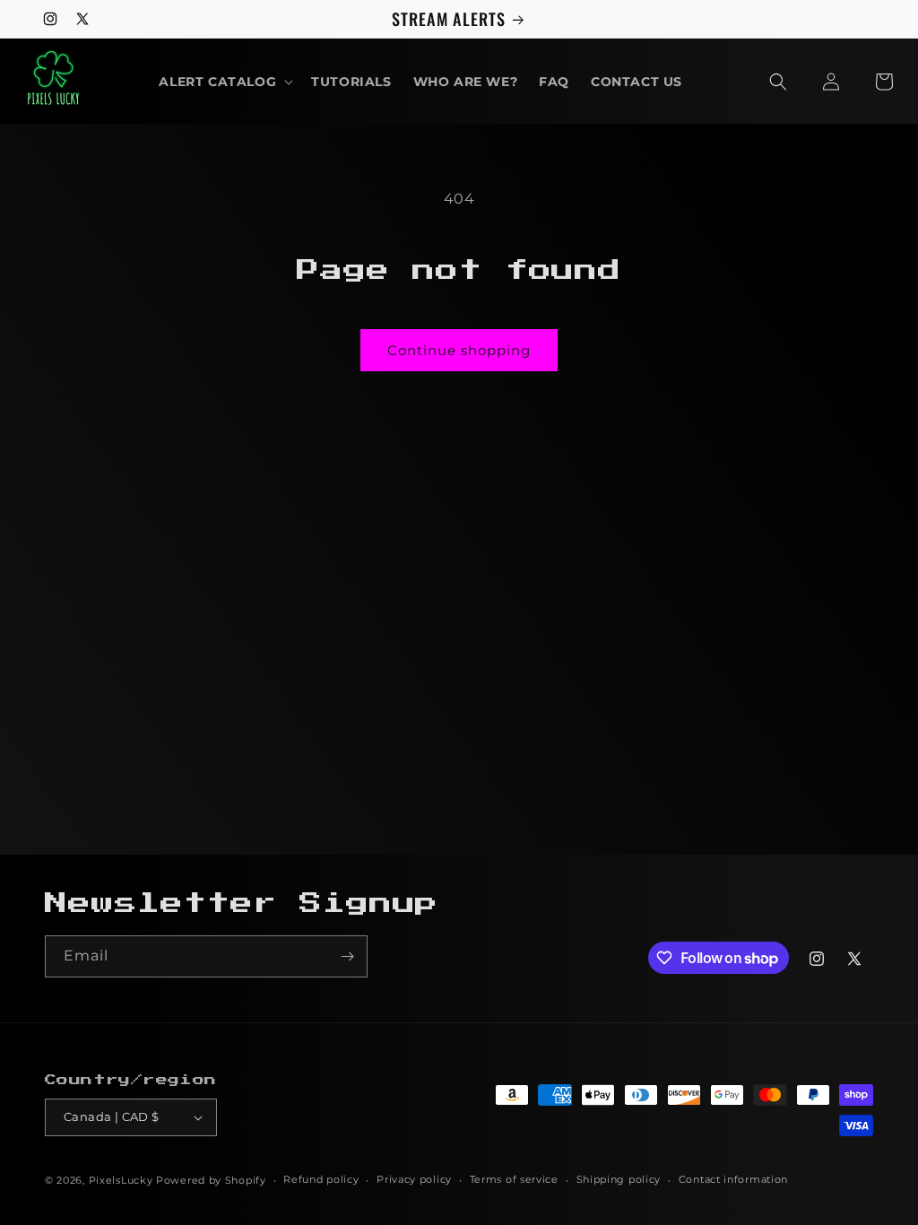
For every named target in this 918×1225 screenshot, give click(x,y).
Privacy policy (414, 1179)
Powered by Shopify (211, 1180)
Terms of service (514, 1179)
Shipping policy (619, 1179)
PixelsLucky (121, 1180)
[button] (224, 81)
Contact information (733, 1179)
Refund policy (321, 1179)
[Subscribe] (347, 956)
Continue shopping (459, 350)
